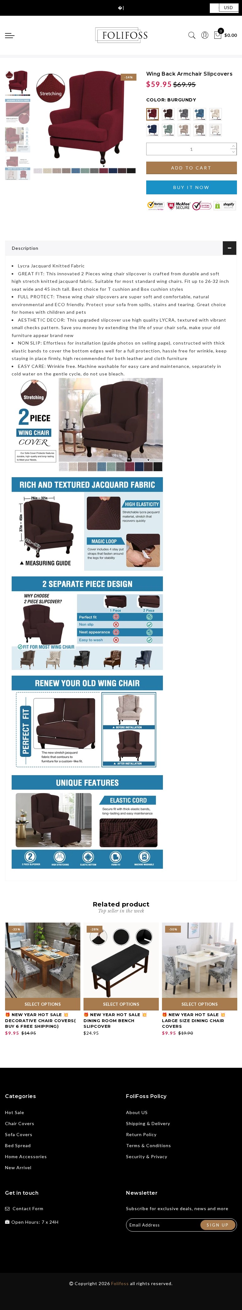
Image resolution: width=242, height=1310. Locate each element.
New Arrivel (18, 1167)
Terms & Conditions (148, 1145)
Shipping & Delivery (148, 1123)
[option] (84, 122)
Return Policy (141, 1134)
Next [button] (116, 125)
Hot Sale (14, 1112)
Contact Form (28, 1208)
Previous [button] (45, 125)
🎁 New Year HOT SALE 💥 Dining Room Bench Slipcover (115, 1020)
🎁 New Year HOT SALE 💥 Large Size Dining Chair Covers (194, 1020)
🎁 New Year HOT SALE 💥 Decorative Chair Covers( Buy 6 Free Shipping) (40, 1020)
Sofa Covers (18, 1134)
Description (25, 248)
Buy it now (191, 187)
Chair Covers (19, 1123)
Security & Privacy (146, 1156)
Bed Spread (18, 1145)
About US (137, 1112)
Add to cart (191, 167)
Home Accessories (26, 1156)
